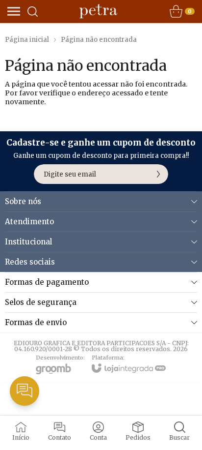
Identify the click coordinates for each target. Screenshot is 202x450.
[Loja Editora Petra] (98, 11)
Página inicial (27, 39)
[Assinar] (158, 174)
